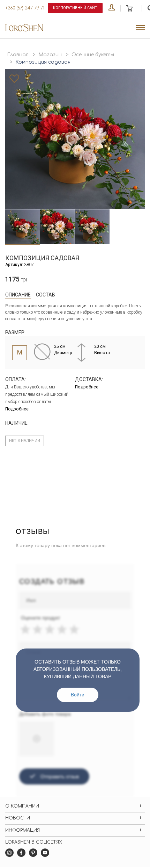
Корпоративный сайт (75, 8)
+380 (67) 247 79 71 (24, 8)
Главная (18, 54)
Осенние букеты (93, 54)
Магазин (50, 54)
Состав (45, 295)
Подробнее (17, 409)
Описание (18, 295)
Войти (77, 694)
